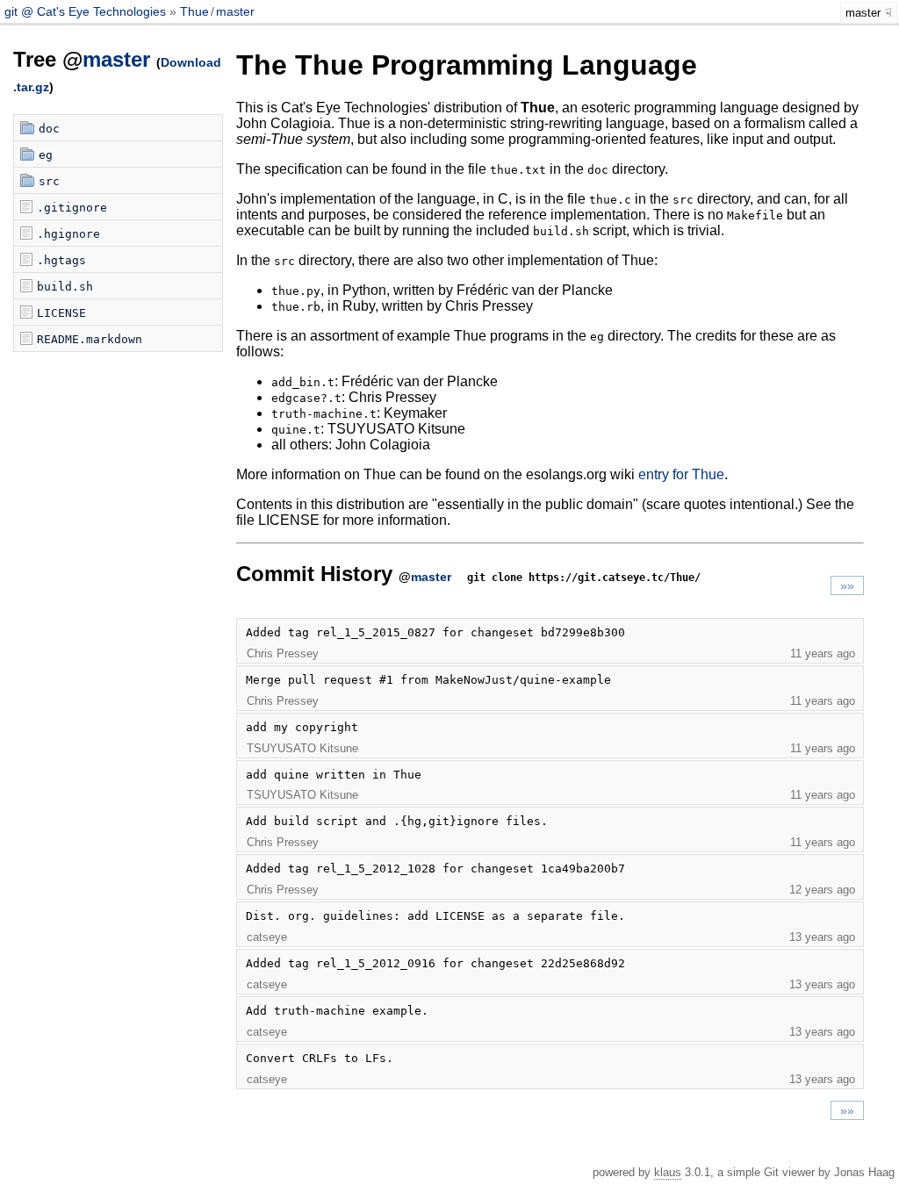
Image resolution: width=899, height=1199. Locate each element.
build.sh (65, 286)
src (49, 181)
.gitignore (72, 207)
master (235, 11)
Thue (194, 11)
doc (49, 128)
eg (46, 155)
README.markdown (89, 339)
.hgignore (68, 234)
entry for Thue (681, 474)
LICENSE (61, 312)
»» (847, 585)
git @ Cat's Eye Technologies (86, 11)
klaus (667, 1172)
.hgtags (61, 260)
